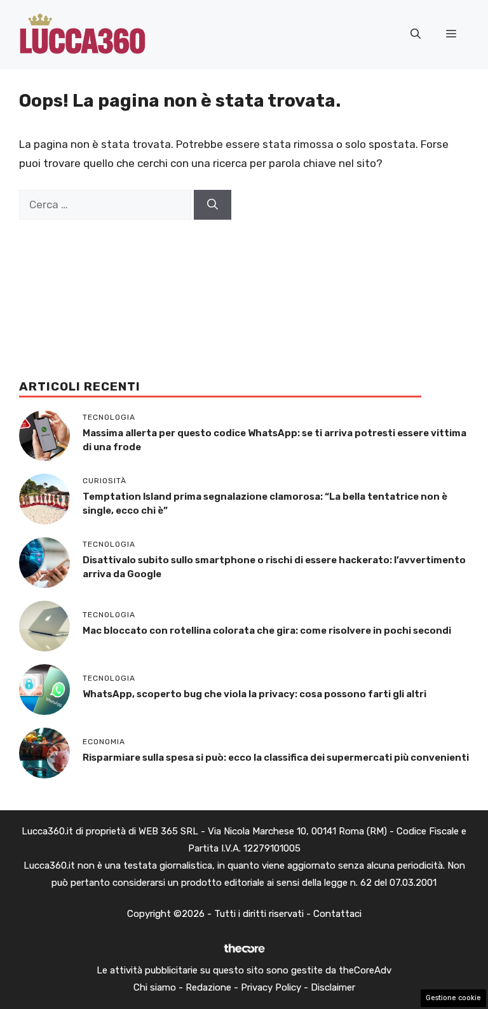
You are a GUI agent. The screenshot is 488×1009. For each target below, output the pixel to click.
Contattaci (337, 913)
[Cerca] (212, 205)
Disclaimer (333, 987)
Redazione (208, 987)
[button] (415, 34)
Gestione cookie (453, 998)
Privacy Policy (271, 987)
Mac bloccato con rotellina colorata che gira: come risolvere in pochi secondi (267, 630)
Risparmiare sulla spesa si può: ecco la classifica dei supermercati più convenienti (276, 757)
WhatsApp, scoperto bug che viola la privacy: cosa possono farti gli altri (254, 694)
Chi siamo (154, 987)
